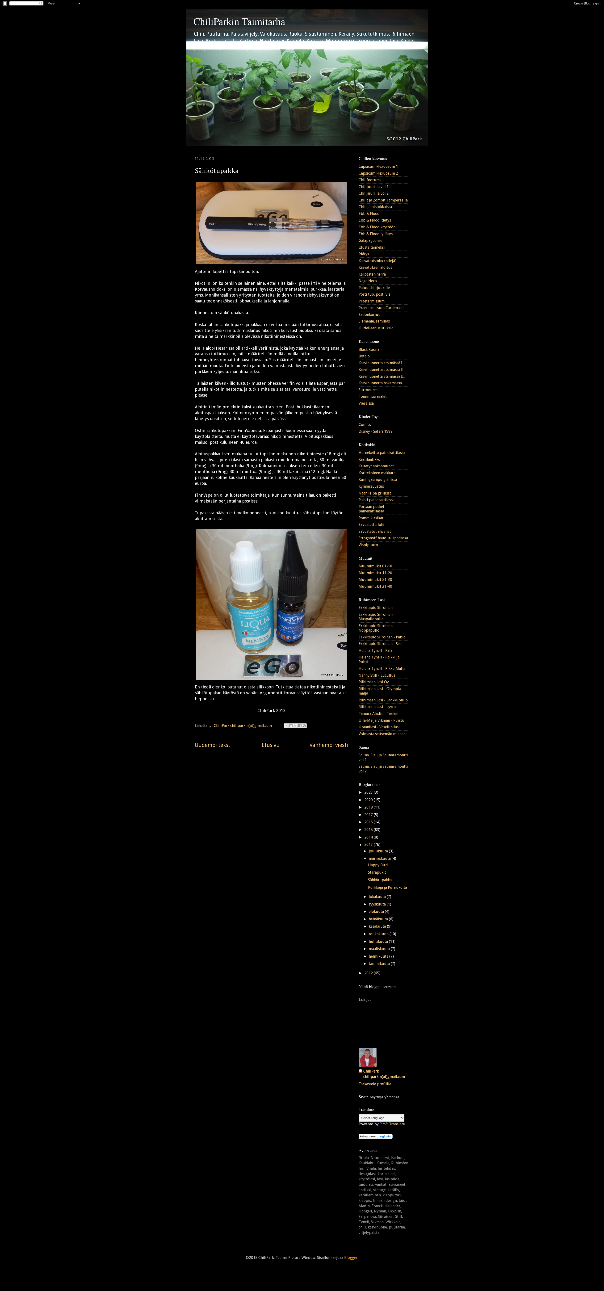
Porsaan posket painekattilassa (371, 508)
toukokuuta (379, 934)
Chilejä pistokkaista (375, 207)
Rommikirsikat (371, 518)
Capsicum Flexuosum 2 (378, 173)
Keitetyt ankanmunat (376, 466)
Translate (397, 1124)
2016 (369, 822)
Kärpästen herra (372, 274)
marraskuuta (380, 858)
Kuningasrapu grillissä (378, 479)
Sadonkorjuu (370, 314)
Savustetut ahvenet (375, 531)
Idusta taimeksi (372, 247)
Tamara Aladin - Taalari (378, 713)
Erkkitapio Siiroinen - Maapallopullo (377, 616)
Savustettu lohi (371, 524)
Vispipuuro (368, 545)
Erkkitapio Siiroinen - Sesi (381, 643)
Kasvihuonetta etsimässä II (381, 369)
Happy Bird (378, 865)
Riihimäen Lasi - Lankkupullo (383, 700)
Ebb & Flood (369, 213)
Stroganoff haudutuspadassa (383, 538)
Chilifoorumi (370, 180)
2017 (369, 815)
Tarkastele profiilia (375, 1084)
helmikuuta (379, 956)
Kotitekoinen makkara (377, 473)
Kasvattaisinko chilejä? (378, 261)
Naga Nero (368, 281)
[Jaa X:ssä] (295, 725)
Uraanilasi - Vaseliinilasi (379, 727)
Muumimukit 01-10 (375, 566)
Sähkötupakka (380, 880)
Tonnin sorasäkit (373, 396)
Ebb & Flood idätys (375, 220)
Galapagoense (370, 240)
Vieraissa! (366, 403)
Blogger (351, 1257)
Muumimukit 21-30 (375, 579)
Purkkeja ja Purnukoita (387, 887)
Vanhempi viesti (329, 745)
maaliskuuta (380, 949)
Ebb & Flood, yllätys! (376, 234)
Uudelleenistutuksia (376, 328)
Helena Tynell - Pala (375, 650)
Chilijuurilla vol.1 (374, 186)
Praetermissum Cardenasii (381, 308)
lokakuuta (378, 896)
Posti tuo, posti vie (374, 294)
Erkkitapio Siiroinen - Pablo (382, 637)
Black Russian (370, 349)
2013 (369, 844)
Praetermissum (372, 301)
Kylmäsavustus (371, 486)
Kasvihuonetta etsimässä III (382, 376)
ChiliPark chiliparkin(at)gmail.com (384, 1074)
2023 (369, 792)
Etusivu (271, 745)
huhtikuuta (379, 941)
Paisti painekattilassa (376, 500)
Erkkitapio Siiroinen (376, 607)
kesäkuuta (378, 926)
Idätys (364, 254)
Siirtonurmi (369, 390)
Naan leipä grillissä (375, 493)
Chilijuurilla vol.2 (374, 193)
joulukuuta (379, 851)
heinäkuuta (379, 919)
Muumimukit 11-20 (375, 573)
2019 (369, 807)
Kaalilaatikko (369, 459)
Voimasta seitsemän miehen (382, 734)
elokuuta (377, 911)
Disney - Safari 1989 (376, 431)
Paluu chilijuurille (374, 287)
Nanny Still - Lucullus (377, 675)
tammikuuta (380, 963)
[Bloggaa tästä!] (291, 725)
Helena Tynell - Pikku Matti (382, 668)
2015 (369, 829)
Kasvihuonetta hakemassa (380, 383)
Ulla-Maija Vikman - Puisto (381, 720)
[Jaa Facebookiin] (300, 725)
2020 (369, 800)
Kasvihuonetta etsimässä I (380, 363)
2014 (369, 837)
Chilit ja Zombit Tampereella (383, 200)
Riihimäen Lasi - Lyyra (377, 706)
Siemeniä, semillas (374, 321)
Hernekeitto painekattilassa (382, 452)
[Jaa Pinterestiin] (304, 725)
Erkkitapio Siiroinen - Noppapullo (377, 628)
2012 (369, 973)
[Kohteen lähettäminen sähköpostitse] (286, 725)
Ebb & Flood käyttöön (377, 227)
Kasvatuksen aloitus (375, 267)
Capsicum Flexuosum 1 (378, 166)
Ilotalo (364, 356)
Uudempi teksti (213, 745)
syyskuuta (378, 904)
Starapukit (377, 872)
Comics (365, 424)
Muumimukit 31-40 (375, 586)
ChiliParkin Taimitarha (239, 21)
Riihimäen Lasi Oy (374, 682)
